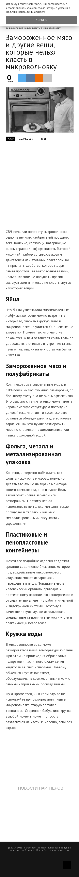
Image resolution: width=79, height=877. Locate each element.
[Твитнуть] (22, 78)
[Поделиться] (30, 78)
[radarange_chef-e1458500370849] (40, 110)
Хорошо (41, 20)
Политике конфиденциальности (25, 12)
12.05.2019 (26, 138)
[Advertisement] (39, 187)
